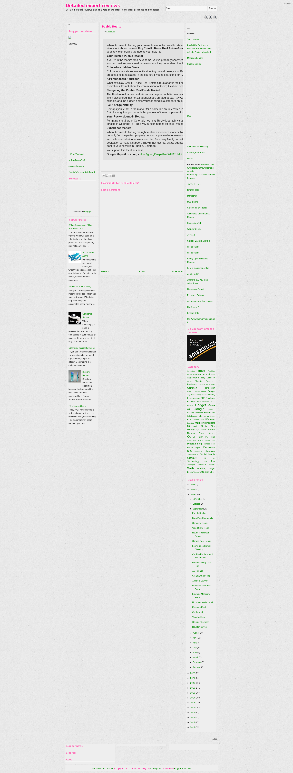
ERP (203, 398)
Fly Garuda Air (193, 307)
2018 (193, 693)
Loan (212, 419)
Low (192, 423)
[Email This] (104, 175)
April (195, 652)
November (198, 499)
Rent (213, 444)
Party (200, 437)
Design (211, 391)
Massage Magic (199, 607)
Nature (211, 429)
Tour (213, 461)
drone (193, 395)
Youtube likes (198, 617)
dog (188, 395)
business (192, 384)
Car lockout (197, 612)
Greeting (211, 409)
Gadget (200, 405)
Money (190, 429)
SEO (189, 451)
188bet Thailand (76, 154)
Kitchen (196, 420)
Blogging (199, 381)
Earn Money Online (77, 406)
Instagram (195, 416)
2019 (193, 688)
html (213, 413)
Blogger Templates (182, 768)
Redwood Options (195, 295)
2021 (193, 678)
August (196, 633)
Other (191, 436)
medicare (210, 423)
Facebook (210, 398)
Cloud (212, 384)
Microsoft (192, 426)
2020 (193, 683)
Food (213, 402)
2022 (193, 673)
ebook (204, 395)
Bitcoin (189, 381)
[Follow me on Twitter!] (215, 18)
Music (203, 430)
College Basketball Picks (198, 241)
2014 (193, 712)
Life (207, 419)
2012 (193, 722)
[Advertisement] (128, 23)
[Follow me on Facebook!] (211, 18)
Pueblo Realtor (199, 513)
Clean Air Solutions (201, 576)
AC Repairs (197, 571)
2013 (193, 717)
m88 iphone (192, 202)
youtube (210, 472)
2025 (193, 485)
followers (205, 402)
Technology (193, 461)
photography (191, 440)
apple (213, 374)
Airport (189, 374)
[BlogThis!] (107, 175)
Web (190, 468)
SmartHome (192, 454)
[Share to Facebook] (113, 175)
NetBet (190, 158)
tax (214, 458)
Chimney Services (200, 622)
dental (203, 391)
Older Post (177, 271)
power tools (210, 440)
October (196, 504)
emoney (211, 395)
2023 (193, 494)
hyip (189, 416)
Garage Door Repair (201, 541)
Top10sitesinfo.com (203, 175)
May (195, 648)
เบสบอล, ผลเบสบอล (195, 152)
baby (203, 378)
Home (142, 271)
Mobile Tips (208, 426)
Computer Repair (200, 523)
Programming (194, 443)
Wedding (201, 468)
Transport (191, 465)
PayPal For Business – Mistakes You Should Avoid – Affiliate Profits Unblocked (200, 48)
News (201, 433)
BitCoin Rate (193, 313)
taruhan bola (193, 190)
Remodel (206, 444)
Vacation (202, 464)
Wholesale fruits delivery (80, 286)
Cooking (190, 391)
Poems (200, 440)
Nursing (212, 433)
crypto (197, 391)
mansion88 (192, 196)
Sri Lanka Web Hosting (197, 146)
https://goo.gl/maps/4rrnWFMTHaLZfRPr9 (164, 154)
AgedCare (211, 371)
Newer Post (107, 271)
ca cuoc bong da (76, 166)
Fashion (191, 401)
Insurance (204, 416)
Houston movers (199, 627)
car (207, 385)
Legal (202, 420)
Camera (201, 385)
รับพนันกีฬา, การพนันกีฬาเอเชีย (82, 172)
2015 (193, 707)
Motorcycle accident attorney (82, 348)
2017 (193, 698)
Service (198, 451)
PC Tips (210, 436)
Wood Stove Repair (201, 528)
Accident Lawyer (200, 581)
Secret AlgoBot (194, 223)
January (197, 667)
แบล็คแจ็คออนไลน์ (77, 160)
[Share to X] (110, 175)
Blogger (88, 212)
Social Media (207, 454)
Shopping (210, 451)
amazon (197, 374)
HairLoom (199, 413)
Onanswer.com (204, 168)
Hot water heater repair (202, 602)
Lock (189, 423)
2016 (193, 703)
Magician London (195, 58)
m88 (189, 116)
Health (207, 412)
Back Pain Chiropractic (202, 518)
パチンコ (191, 235)
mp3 (197, 430)
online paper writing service (200, 301)
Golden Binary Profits (197, 208)
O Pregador (155, 768)
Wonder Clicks (194, 229)
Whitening (195, 472)
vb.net (212, 464)
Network (191, 433)
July (195, 638)
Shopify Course (194, 64)
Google (199, 409)
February (197, 662)
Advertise (191, 371)
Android (206, 374)
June (195, 643)
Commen (192, 387)
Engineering (193, 398)
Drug (199, 395)
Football (190, 405)
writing (203, 472)
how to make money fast (198, 268)
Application (193, 377)
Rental (190, 448)
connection (210, 388)
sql (205, 458)
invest (212, 416)
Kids (189, 419)
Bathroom (211, 378)
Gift (188, 409)
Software (192, 457)
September (198, 509)
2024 (193, 489)
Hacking (190, 413)
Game (211, 405)
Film (199, 401)
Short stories (193, 39)
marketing (200, 422)
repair (198, 448)
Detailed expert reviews (93, 5)
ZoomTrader (193, 274)
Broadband (210, 381)
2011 (193, 727)
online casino (193, 247)
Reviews (208, 447)
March (196, 657)
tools (205, 461)
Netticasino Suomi (195, 289)
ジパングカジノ (194, 184)
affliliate (201, 371)
